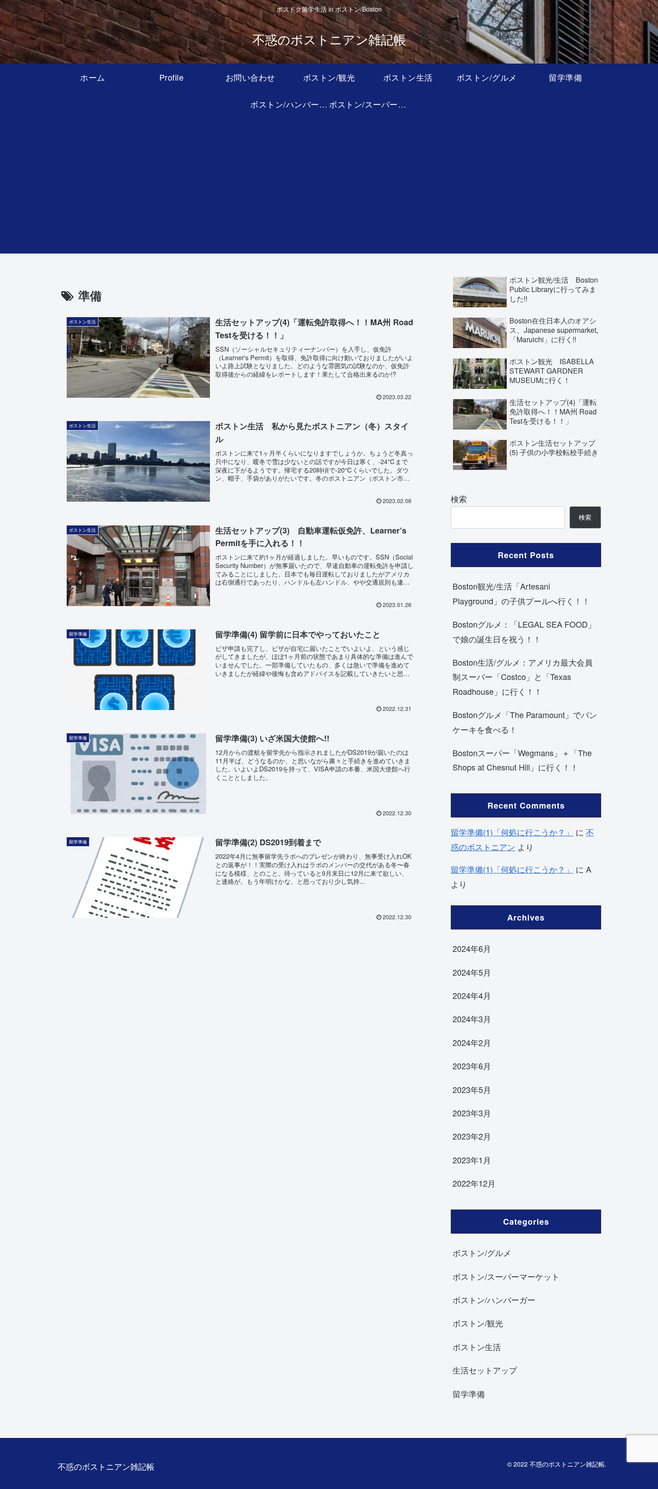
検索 (459, 498)
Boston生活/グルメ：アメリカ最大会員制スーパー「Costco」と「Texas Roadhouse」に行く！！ (523, 676)
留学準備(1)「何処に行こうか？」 (512, 832)
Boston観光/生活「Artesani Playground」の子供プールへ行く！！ (521, 593)
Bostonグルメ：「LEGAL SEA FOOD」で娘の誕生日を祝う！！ (524, 631)
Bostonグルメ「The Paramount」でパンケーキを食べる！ (525, 722)
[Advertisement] (329, 191)
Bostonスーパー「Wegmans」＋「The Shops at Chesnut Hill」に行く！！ (522, 760)
